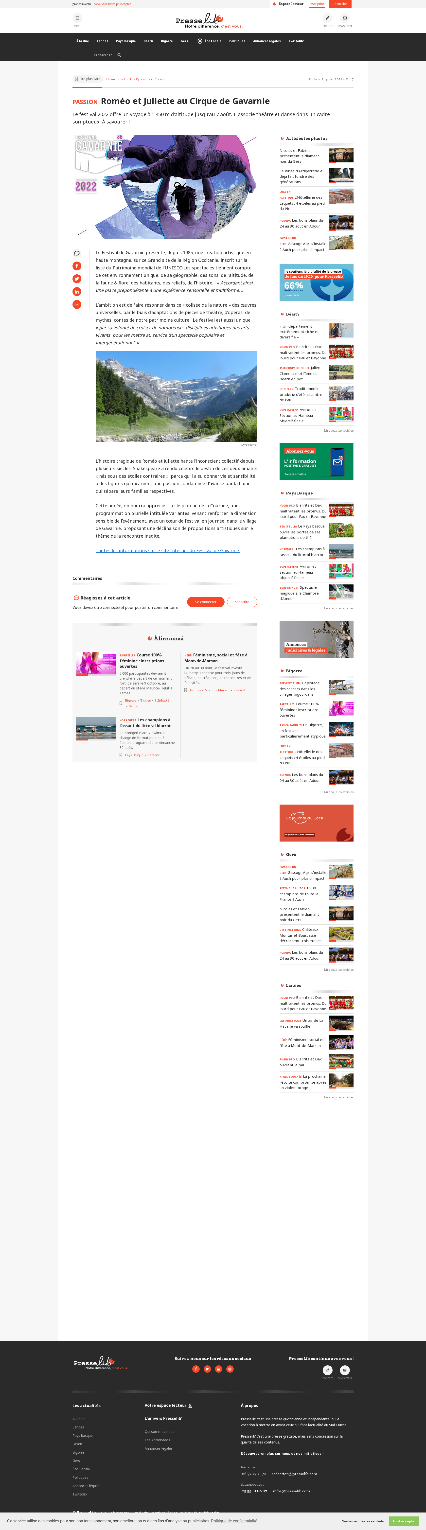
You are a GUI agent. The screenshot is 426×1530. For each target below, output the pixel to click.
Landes (102, 41)
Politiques (237, 41)
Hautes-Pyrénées (137, 79)
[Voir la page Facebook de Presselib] (196, 1369)
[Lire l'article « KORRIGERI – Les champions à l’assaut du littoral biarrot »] (96, 728)
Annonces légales (267, 41)
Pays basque (126, 41)
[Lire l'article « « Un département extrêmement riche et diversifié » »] (341, 330)
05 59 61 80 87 (254, 1491)
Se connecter (205, 601)
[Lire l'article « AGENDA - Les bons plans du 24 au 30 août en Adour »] (341, 222)
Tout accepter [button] (404, 1521)
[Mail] (76, 304)
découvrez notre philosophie (112, 4)
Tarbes (145, 700)
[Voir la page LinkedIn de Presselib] (218, 1369)
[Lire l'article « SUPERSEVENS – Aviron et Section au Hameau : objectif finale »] (341, 414)
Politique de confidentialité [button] (234, 1521)
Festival (159, 79)
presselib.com (81, 4)
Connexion (340, 4)
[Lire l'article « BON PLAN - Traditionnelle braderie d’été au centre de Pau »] (341, 393)
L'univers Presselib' (163, 1418)
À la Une (82, 41)
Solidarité (162, 700)
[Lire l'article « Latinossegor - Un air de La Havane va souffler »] (341, 1023)
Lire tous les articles (339, 430)
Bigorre (167, 41)
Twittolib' (296, 41)
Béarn (148, 41)
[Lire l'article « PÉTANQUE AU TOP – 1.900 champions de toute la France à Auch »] (341, 892)
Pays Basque (134, 755)
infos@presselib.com (291, 1491)
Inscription (317, 4)
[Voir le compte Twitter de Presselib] (207, 1369)
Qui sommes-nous (159, 1431)
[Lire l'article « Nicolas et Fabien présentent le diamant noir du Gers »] (341, 155)
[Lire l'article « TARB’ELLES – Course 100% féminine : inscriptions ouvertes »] (96, 664)
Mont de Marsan (217, 690)
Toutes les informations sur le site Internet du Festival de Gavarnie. (168, 550)
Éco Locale (213, 41)
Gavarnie (113, 79)
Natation (153, 755)
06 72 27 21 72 (254, 1473)
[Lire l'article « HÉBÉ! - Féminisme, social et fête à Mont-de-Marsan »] (341, 1042)
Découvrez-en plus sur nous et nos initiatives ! (282, 1453)
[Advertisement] (317, 1184)
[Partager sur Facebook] (76, 266)
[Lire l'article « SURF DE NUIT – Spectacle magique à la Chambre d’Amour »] (341, 591)
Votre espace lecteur (165, 1405)
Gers (184, 41)
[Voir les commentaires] (76, 253)
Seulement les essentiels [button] (363, 1521)
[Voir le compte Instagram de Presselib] (230, 1369)
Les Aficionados (157, 1440)
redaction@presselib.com (294, 1473)
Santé (133, 706)
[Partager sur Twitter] (76, 278)
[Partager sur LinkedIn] (76, 291)
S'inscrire (242, 601)
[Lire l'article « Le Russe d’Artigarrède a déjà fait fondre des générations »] (341, 175)
